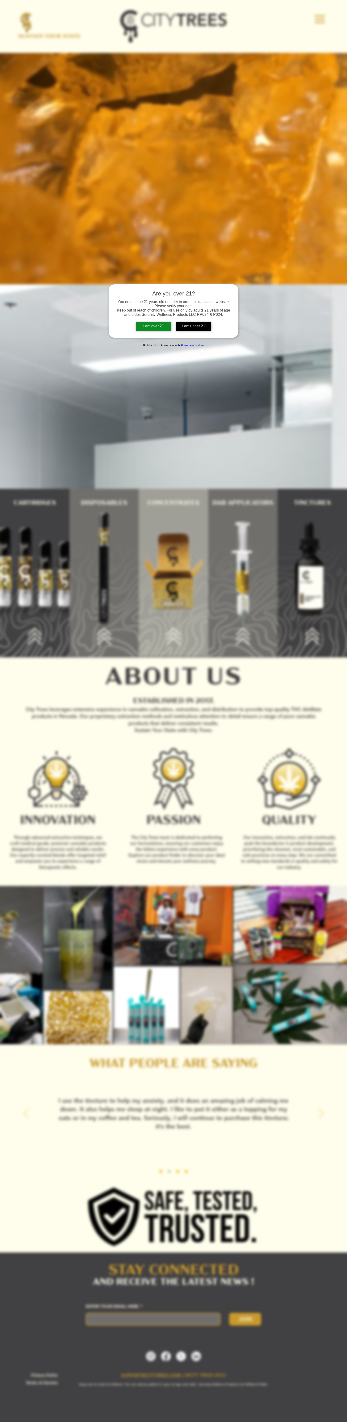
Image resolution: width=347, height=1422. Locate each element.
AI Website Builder (192, 345)
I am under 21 (193, 326)
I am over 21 (153, 326)
